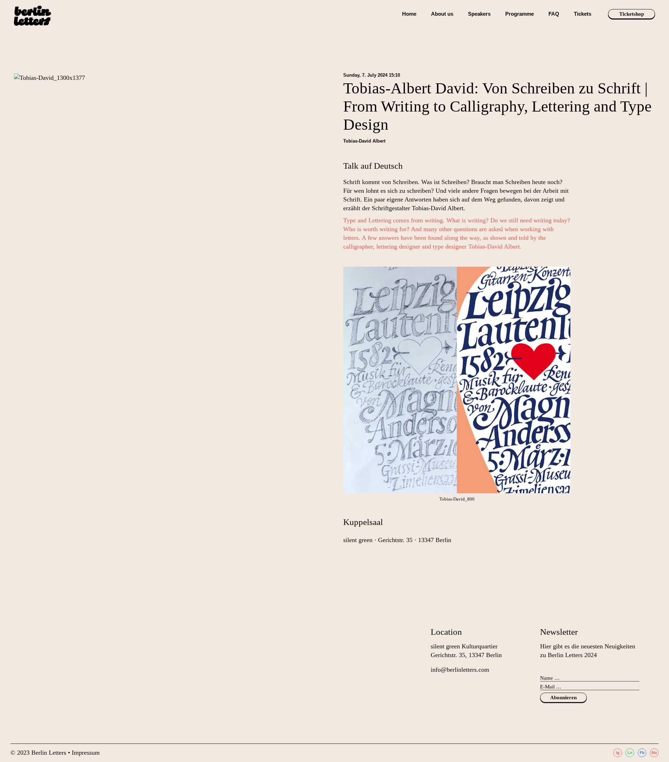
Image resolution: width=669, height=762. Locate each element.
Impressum (86, 752)
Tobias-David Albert (364, 141)
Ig (618, 752)
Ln (630, 752)
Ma (654, 752)
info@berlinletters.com (460, 669)
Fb (642, 752)
